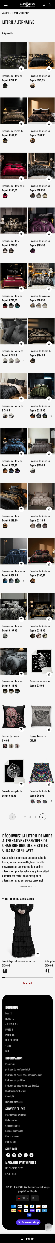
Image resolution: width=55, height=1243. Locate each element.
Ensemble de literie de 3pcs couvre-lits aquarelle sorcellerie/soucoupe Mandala (41, 791)
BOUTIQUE (11, 1007)
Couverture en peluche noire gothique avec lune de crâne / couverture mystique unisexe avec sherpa (41, 681)
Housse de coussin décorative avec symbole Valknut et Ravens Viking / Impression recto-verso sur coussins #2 (42, 736)
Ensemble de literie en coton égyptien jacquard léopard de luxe (13, 626)
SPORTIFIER (10, 1174)
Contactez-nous (12, 1136)
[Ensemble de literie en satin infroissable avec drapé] (41, 386)
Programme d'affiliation (15, 1115)
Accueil (5, 13)
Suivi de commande (14, 1131)
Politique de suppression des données (22, 1085)
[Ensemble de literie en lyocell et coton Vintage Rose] (41, 551)
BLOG (7, 1051)
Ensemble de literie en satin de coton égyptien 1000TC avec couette (12, 681)
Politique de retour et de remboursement (23, 1075)
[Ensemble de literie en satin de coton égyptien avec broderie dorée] (13, 276)
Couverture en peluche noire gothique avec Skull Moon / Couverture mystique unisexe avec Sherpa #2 (13, 791)
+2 (51, 801)
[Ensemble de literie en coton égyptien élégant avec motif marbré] (41, 606)
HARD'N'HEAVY (20, 1187)
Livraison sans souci (14, 1102)
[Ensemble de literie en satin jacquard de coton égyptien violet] (41, 220)
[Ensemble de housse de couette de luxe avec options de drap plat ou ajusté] (13, 110)
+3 (51, 416)
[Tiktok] (26, 1155)
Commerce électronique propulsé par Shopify (34, 1189)
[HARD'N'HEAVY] (27, 4)
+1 (23, 360)
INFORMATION (13, 1058)
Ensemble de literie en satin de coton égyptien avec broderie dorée (12, 296)
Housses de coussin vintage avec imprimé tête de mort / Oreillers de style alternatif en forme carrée (14, 736)
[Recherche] (44, 5)
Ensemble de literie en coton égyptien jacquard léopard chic (40, 131)
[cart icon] (50, 5)
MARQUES (10, 1035)
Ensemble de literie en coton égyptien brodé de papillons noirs (40, 76)
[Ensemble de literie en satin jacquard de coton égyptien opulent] (13, 441)
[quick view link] (21, 69)
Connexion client (12, 1125)
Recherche (10, 1064)
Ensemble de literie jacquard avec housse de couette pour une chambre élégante (14, 516)
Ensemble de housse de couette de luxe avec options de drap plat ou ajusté (12, 131)
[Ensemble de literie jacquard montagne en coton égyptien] (13, 220)
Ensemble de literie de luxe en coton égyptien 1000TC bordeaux (14, 186)
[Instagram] (14, 1155)
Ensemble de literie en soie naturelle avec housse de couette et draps (14, 571)
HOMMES (9, 1018)
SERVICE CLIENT (15, 1109)
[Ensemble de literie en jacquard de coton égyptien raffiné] (41, 496)
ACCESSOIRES (11, 1024)
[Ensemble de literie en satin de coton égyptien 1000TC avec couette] (13, 661)
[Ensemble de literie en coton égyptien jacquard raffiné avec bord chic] (41, 165)
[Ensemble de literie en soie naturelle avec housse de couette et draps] (13, 551)
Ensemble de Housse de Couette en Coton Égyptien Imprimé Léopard (41, 351)
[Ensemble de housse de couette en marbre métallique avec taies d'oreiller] (41, 276)
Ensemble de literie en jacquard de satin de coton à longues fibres (42, 461)
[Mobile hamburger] (5, 4)
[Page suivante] (42, 816)
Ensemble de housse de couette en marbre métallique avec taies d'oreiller (40, 296)
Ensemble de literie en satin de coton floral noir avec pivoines (13, 76)
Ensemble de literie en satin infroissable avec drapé (40, 406)
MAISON (9, 1029)
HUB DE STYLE (11, 1040)
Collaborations (11, 1120)
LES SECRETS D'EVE (14, 1168)
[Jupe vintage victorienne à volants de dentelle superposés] (22, 931)
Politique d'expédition (15, 1080)
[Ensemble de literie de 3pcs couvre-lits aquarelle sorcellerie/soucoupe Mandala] (41, 771)
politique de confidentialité (17, 1069)
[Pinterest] (20, 1155)
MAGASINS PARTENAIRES (20, 1162)
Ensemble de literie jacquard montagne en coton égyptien (12, 241)
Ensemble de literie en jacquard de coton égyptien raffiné (42, 516)
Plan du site (10, 1142)
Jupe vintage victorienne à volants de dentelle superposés (18, 961)
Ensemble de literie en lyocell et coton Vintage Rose (40, 571)
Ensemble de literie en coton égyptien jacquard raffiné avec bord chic (40, 186)
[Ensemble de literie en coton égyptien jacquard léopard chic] (41, 110)
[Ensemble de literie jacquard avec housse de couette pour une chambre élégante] (13, 496)
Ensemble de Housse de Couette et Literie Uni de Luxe (13, 351)
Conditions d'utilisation (15, 1091)
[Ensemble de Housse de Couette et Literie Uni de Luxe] (13, 330)
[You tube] (31, 1155)
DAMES (8, 1013)
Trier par (30, 1238)
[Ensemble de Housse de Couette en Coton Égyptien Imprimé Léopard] (41, 330)
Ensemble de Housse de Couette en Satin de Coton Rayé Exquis (14, 406)
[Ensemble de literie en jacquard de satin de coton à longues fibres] (41, 441)
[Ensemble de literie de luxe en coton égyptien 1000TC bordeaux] (13, 165)
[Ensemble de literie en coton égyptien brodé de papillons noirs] (41, 55)
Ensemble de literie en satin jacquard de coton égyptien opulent (12, 461)
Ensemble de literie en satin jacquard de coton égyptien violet (40, 241)
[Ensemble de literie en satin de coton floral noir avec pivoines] (13, 55)
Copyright (9, 1096)
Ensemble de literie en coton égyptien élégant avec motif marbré (40, 626)
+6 (23, 580)
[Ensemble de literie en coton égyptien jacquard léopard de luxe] (13, 606)
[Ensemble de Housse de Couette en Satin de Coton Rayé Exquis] (13, 386)
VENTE (8, 1045)
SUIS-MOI (11, 1149)
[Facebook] (8, 1155)
